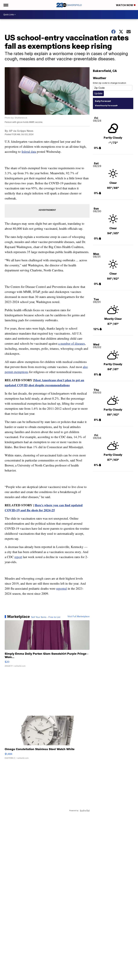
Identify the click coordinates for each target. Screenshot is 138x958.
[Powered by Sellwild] (85, 810)
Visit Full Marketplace (78, 616)
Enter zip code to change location (109, 83)
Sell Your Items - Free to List (45, 617)
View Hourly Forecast (106, 105)
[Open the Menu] (6, 5)
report (18, 557)
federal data (29, 151)
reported (61, 588)
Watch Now (125, 5)
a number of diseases (71, 343)
